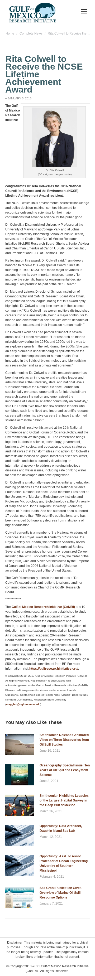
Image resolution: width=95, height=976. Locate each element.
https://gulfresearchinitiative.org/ (53, 668)
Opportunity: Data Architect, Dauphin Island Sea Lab (61, 828)
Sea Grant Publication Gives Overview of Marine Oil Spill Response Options (61, 892)
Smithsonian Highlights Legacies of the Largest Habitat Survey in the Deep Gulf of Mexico (64, 800)
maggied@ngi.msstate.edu (23, 704)
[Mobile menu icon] (84, 11)
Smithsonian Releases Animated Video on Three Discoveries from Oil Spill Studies (64, 739)
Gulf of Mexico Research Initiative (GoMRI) (43, 607)
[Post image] (19, 744)
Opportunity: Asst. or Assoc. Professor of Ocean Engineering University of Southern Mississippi (64, 863)
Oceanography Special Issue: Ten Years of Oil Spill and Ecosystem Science (65, 770)
